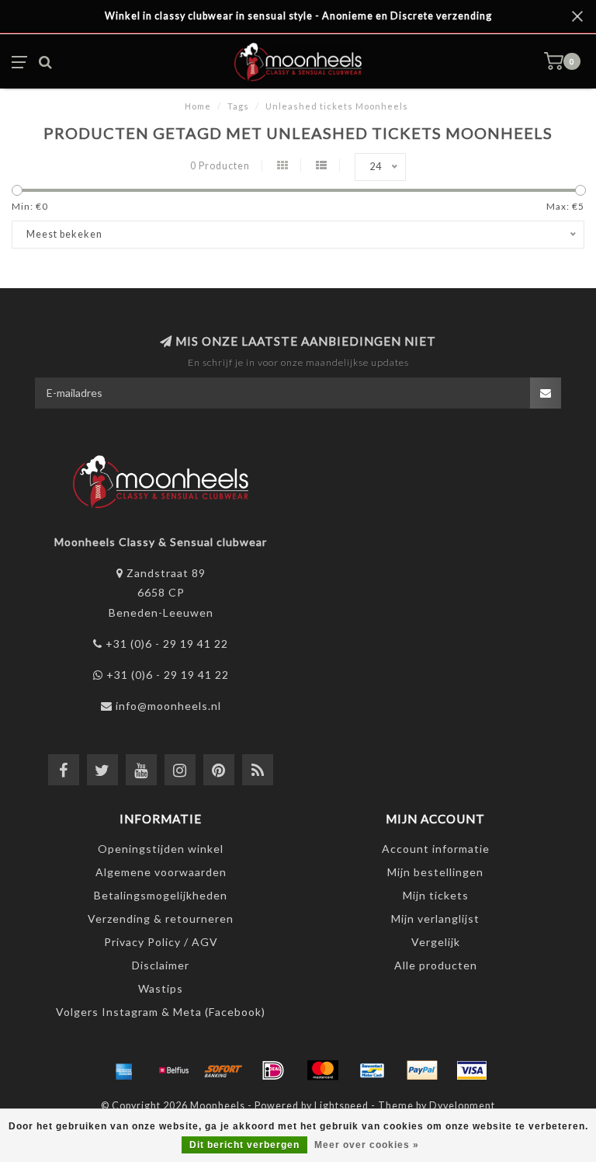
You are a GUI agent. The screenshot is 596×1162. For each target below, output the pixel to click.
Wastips (160, 988)
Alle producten (435, 965)
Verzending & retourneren (161, 918)
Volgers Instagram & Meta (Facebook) (160, 1011)
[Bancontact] (372, 1070)
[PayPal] (422, 1070)
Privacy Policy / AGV (161, 941)
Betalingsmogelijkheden (160, 895)
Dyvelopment (462, 1106)
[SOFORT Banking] (223, 1070)
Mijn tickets (436, 895)
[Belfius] (173, 1070)
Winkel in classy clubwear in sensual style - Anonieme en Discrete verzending (298, 16)
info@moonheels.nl (168, 705)
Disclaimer (160, 965)
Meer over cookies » (366, 1144)
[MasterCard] (322, 1070)
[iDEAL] (273, 1070)
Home (198, 106)
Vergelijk (435, 941)
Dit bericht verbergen (244, 1144)
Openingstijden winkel (161, 848)
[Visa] (471, 1070)
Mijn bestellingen (435, 871)
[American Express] (124, 1070)
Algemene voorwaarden (161, 871)
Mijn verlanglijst (435, 918)
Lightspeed (341, 1106)
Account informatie (436, 848)
